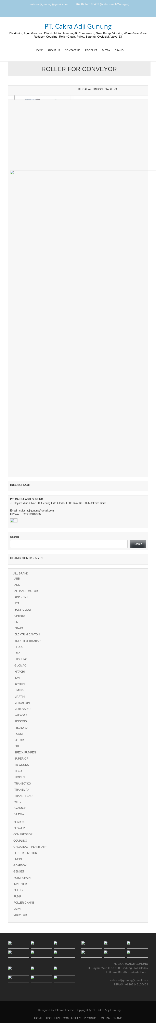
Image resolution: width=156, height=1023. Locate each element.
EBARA (19, 628)
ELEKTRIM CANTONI (27, 634)
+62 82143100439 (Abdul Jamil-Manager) (102, 4)
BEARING (19, 822)
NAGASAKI (21, 715)
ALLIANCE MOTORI (26, 591)
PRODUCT (91, 50)
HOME (39, 50)
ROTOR (19, 740)
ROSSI (18, 733)
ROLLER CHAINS (24, 902)
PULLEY (18, 890)
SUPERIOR (21, 758)
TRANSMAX (21, 789)
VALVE (17, 908)
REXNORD (20, 727)
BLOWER (19, 828)
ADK (17, 584)
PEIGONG (20, 721)
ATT (16, 603)
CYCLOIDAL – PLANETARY (30, 846)
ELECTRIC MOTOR (25, 853)
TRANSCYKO (22, 783)
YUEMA (19, 814)
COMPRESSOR (22, 834)
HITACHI (19, 671)
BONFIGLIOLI (22, 609)
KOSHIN (19, 684)
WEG (17, 802)
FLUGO (18, 646)
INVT (17, 677)
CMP (17, 622)
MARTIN (19, 696)
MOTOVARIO (22, 709)
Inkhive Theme (64, 1010)
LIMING (19, 690)
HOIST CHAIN (21, 877)
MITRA (106, 50)
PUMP (17, 896)
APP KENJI (21, 597)
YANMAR (20, 808)
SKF (17, 746)
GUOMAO (20, 665)
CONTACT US (72, 50)
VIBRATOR (20, 915)
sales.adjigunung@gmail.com (49, 4)
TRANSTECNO (23, 796)
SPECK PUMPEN (25, 752)
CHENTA (19, 615)
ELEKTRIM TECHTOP (27, 640)
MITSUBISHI (22, 702)
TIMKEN (19, 777)
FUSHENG (20, 659)
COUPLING (20, 840)
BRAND (119, 50)
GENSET (18, 871)
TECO (18, 771)
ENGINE (18, 859)
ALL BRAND (20, 573)
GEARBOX (20, 865)
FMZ (17, 653)
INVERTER (20, 884)
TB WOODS (21, 764)
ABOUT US (54, 50)
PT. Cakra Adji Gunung (78, 26)
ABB (17, 578)
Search (14, 536)
